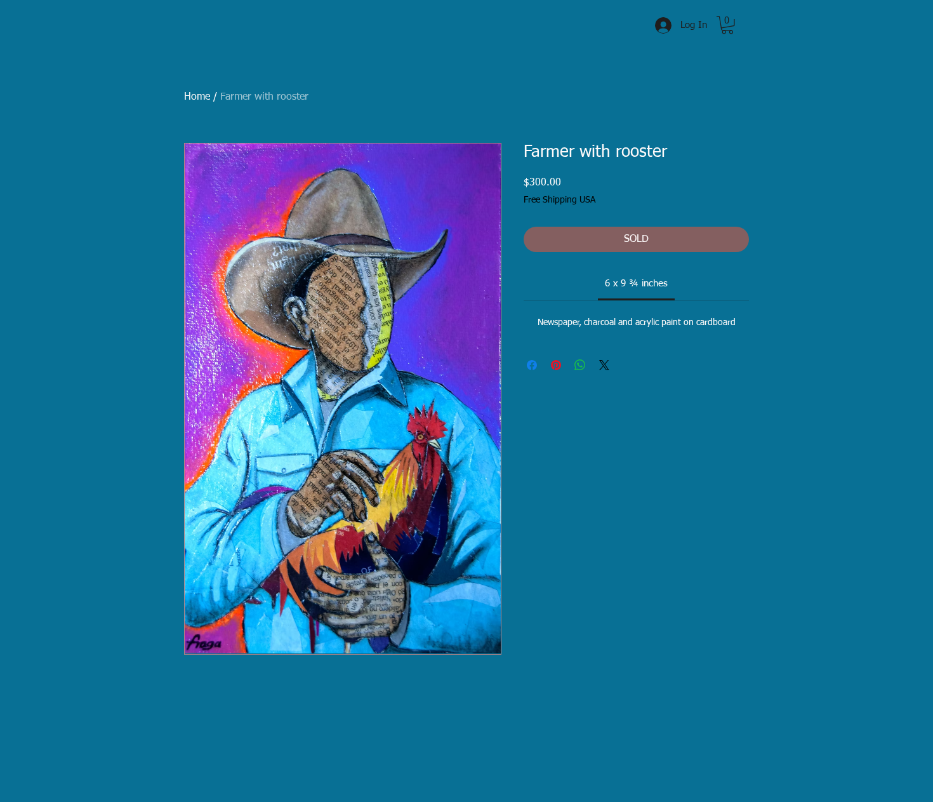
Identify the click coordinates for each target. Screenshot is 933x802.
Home (197, 97)
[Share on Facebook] (531, 365)
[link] (636, 283)
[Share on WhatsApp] (580, 365)
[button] (727, 25)
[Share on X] (604, 365)
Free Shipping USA (559, 200)
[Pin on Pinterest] (556, 365)
